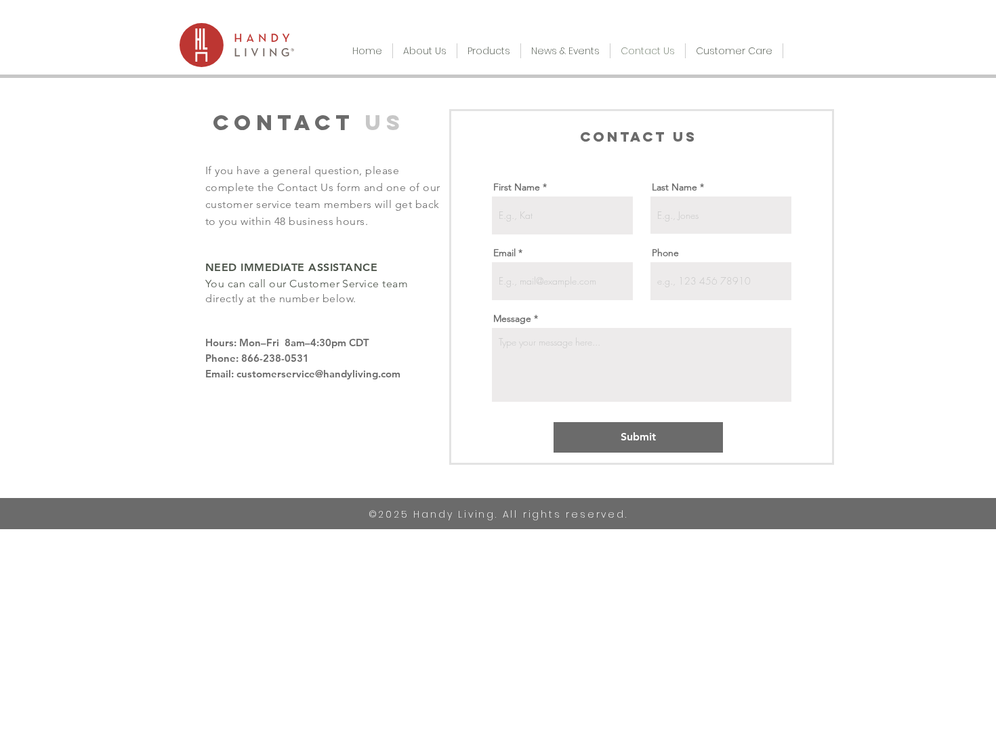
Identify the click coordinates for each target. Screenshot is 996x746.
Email (504, 252)
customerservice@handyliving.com (318, 373)
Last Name (674, 187)
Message (512, 318)
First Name (516, 187)
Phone (665, 252)
